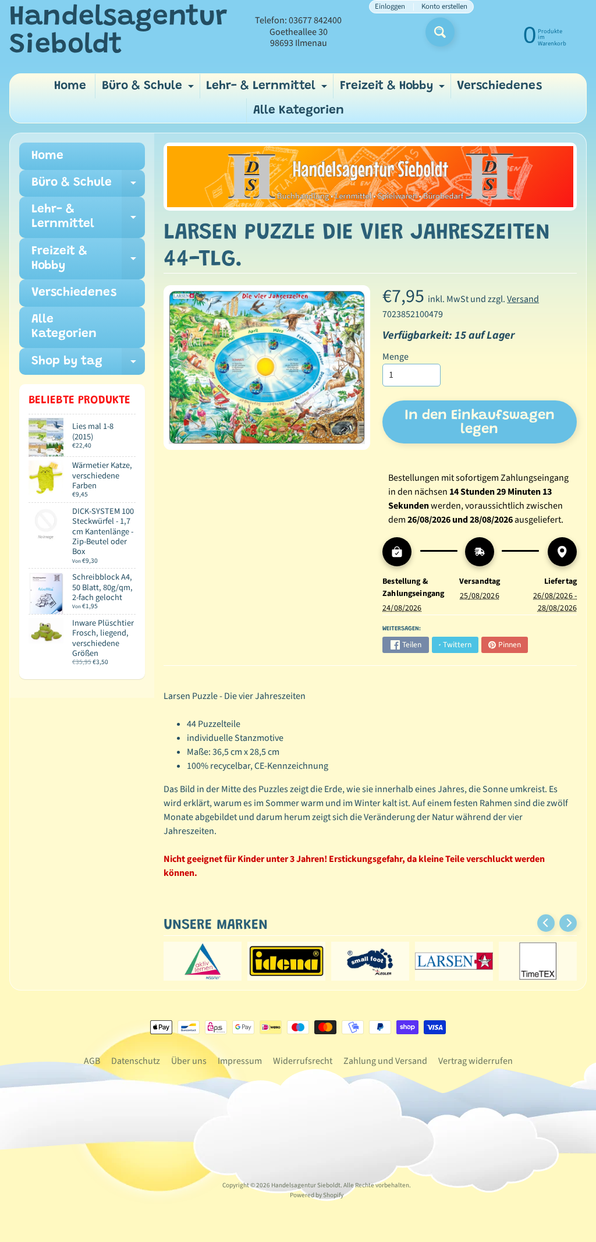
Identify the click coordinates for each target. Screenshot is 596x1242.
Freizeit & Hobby (394, 89)
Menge (395, 356)
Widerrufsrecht (302, 1061)
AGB (92, 1061)
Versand (523, 299)
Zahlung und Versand (385, 1061)
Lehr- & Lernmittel (268, 89)
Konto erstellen (444, 6)
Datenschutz (135, 1061)
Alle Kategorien (298, 111)
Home (70, 86)
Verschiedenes (499, 86)
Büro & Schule (149, 89)
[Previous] (546, 923)
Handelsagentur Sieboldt (118, 32)
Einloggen (390, 6)
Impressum (240, 1061)
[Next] (568, 923)
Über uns (189, 1061)
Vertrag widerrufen (475, 1061)
